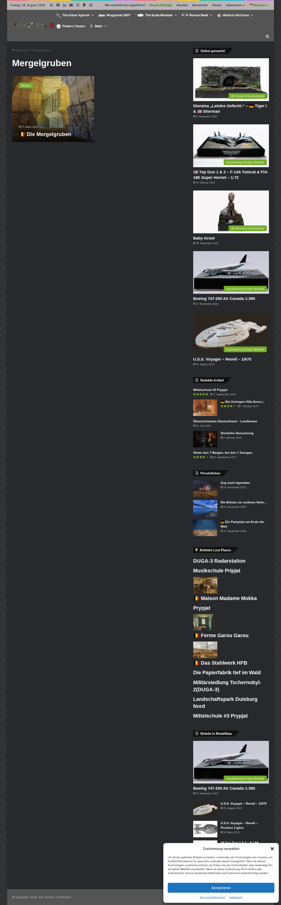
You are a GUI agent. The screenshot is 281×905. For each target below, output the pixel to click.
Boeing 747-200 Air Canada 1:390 (224, 298)
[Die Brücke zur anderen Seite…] (205, 508)
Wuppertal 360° (118, 15)
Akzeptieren (221, 888)
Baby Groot (204, 238)
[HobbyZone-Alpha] (32, 26)
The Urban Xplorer (76, 15)
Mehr (99, 26)
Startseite (22, 50)
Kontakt (182, 5)
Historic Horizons (236, 15)
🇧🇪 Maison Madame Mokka (225, 598)
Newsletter (200, 5)
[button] (272, 849)
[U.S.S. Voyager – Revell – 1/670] (205, 809)
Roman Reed (198, 15)
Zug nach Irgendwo (235, 482)
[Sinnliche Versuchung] (205, 439)
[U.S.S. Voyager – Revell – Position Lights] (205, 829)
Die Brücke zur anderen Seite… (244, 502)
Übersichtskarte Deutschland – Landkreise (225, 421)
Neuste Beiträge (161, 5)
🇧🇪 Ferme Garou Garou (221, 635)
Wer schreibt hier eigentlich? (125, 5)
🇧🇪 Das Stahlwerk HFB (220, 663)
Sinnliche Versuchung (237, 433)
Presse (217, 5)
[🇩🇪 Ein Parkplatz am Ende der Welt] (205, 528)
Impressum (235, 897)
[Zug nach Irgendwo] (205, 489)
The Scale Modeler (159, 15)
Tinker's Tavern (73, 26)
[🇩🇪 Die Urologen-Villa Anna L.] (205, 407)
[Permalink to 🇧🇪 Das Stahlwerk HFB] (205, 657)
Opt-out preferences (212, 897)
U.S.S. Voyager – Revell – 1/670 (222, 359)
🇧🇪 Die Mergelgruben (45, 134)
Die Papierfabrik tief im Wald (227, 672)
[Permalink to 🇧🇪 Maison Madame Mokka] (205, 592)
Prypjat (201, 608)
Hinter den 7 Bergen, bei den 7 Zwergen (222, 452)
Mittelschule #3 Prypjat (210, 390)
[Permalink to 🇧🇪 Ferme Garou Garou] (205, 629)
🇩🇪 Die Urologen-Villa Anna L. (243, 401)
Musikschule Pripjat (216, 570)
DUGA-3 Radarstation (219, 561)
